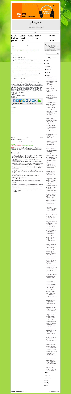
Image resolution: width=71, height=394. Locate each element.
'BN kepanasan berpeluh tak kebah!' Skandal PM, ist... (50, 292)
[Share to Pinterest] (15, 107)
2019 (46, 60)
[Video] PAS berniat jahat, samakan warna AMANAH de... (51, 365)
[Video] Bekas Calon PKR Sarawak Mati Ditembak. (50, 219)
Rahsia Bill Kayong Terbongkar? (51, 199)
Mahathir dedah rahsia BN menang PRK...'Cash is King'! (51, 224)
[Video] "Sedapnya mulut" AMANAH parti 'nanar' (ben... (51, 361)
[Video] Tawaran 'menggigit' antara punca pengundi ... (50, 259)
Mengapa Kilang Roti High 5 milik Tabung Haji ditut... (51, 153)
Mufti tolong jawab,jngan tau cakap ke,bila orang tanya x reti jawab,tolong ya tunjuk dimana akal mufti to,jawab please (25, 50)
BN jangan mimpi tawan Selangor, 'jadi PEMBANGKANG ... (51, 215)
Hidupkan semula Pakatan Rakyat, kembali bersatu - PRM (51, 247)
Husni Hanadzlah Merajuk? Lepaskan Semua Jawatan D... (51, 126)
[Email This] (11, 107)
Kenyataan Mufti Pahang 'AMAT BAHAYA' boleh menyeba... (51, 162)
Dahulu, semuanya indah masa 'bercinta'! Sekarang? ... (51, 128)
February (47, 377)
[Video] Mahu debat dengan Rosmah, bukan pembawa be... (51, 347)
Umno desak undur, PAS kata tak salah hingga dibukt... (51, 79)
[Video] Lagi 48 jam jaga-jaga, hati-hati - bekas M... (51, 319)
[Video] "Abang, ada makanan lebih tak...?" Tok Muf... (51, 169)
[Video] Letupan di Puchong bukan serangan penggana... (51, 119)
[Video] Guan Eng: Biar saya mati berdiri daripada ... (51, 91)
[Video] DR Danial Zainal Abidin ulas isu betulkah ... (51, 77)
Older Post (41, 137)
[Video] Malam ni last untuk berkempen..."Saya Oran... (50, 289)
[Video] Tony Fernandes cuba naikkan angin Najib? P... (51, 254)
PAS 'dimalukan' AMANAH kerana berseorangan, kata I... (51, 249)
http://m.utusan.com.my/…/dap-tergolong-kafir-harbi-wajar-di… (23, 60)
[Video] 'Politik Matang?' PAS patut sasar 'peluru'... (51, 322)
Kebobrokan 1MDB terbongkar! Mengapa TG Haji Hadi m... (51, 205)
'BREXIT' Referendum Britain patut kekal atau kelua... (51, 183)
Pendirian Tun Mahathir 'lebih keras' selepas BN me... (50, 229)
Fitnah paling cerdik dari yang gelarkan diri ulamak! (51, 233)
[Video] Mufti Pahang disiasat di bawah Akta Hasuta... (51, 100)
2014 (46, 382)
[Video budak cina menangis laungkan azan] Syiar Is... (50, 240)
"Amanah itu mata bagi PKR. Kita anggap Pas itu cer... (51, 112)
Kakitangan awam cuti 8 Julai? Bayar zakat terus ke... (51, 167)
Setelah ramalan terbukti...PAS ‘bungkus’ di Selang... (51, 212)
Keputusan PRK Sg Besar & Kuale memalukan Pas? (51, 139)
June (47, 75)
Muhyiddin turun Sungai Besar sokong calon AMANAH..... (51, 324)
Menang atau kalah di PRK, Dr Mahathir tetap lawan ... (51, 261)
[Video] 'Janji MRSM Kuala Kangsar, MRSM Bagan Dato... (51, 363)
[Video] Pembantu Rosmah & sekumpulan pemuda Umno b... (51, 370)
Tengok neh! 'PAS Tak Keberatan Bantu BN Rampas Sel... (51, 116)
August (47, 72)
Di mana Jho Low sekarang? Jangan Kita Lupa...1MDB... (50, 96)
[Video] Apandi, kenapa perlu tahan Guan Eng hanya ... (51, 93)
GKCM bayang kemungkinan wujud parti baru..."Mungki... (51, 142)
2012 (46, 385)
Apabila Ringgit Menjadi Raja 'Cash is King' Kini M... (51, 222)
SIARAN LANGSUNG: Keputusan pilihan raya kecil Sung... (51, 268)
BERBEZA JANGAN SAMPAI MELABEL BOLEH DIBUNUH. (51, 160)
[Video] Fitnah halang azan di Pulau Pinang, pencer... (51, 203)
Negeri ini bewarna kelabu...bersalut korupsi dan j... (51, 208)
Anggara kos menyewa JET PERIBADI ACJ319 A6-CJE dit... (51, 349)
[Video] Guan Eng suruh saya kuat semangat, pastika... (51, 98)
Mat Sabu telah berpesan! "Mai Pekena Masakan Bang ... (51, 130)
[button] (41, 47)
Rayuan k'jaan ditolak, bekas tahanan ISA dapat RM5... (50, 107)
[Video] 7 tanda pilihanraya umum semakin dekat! (51, 146)
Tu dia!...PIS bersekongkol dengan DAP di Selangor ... (51, 137)
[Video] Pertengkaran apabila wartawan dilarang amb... (51, 277)
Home (35, 32)
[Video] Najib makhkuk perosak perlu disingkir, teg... (51, 342)
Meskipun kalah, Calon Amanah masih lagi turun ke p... (51, 176)
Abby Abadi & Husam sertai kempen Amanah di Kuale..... (51, 368)
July (47, 74)
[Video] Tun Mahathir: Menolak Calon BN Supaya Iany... (51, 331)
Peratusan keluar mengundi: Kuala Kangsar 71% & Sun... (51, 270)
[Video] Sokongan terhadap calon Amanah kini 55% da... (51, 305)
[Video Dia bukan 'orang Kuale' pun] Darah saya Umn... (51, 329)
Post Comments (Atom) (20, 139)
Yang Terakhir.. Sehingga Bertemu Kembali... (19, 177)
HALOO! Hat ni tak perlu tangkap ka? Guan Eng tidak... (51, 84)
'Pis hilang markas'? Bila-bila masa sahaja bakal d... (51, 132)
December (48, 66)
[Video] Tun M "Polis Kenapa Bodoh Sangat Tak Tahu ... (50, 317)
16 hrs (14, 56)
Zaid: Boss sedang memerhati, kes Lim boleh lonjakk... (51, 82)
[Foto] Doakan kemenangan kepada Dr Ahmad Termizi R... (51, 285)
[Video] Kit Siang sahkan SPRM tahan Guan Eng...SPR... (51, 109)
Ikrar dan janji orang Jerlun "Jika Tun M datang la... (51, 338)
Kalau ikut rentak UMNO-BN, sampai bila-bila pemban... (51, 210)
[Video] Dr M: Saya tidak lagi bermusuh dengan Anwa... (51, 174)
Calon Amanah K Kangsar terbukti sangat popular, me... (51, 279)
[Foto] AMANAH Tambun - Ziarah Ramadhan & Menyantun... (51, 158)
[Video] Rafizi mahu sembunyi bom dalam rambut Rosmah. (51, 345)
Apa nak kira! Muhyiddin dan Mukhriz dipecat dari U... (50, 172)
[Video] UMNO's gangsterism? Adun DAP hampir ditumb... (51, 272)
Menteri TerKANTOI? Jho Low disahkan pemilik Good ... (51, 195)
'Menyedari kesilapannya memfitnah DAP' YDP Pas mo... (51, 190)
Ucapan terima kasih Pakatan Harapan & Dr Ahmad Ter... (51, 265)
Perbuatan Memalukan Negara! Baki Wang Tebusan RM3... (51, 192)
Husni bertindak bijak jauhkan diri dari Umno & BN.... (51, 114)
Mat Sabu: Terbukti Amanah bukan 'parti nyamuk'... (51, 263)
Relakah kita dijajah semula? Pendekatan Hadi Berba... (50, 235)
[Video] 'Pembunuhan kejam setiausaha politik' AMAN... (51, 217)
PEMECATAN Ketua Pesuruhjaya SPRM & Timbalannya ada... (51, 181)
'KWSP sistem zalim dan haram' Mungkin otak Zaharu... (51, 197)
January (47, 378)
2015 (46, 380)
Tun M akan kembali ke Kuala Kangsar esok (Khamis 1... (51, 358)
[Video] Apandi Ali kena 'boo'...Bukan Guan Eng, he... (51, 89)
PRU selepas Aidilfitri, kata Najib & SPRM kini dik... (51, 188)
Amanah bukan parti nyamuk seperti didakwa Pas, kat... (51, 226)
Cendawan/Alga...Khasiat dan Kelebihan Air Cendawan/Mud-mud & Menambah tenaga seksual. (27, 163)
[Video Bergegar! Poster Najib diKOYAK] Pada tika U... (51, 105)
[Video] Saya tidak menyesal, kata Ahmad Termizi (51, 256)
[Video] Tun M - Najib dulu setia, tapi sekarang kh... (51, 301)
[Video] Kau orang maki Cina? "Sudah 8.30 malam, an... (51, 245)
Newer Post (13, 137)
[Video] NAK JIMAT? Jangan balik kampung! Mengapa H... (51, 121)
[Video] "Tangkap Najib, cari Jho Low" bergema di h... (51, 103)
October (47, 69)
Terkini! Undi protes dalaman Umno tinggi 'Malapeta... (50, 294)
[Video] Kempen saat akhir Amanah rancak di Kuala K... (51, 303)
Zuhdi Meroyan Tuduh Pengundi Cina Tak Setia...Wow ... (51, 238)
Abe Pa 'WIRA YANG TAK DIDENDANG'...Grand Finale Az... (51, 296)
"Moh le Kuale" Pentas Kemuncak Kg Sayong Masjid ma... (51, 312)
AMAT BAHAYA (34, 103)
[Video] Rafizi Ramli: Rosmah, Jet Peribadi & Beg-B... (51, 352)
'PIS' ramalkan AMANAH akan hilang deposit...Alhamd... (51, 231)
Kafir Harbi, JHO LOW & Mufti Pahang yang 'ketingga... (50, 165)
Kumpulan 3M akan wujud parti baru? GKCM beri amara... (51, 149)
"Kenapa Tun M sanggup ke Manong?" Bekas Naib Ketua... (51, 340)
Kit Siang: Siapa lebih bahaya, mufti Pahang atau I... (51, 123)
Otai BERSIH (16, 55)
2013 (46, 383)
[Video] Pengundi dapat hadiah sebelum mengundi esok (51, 310)
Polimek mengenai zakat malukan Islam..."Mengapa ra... (51, 156)
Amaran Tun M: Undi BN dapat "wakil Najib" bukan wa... (51, 326)
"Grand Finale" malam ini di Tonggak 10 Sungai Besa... (50, 315)
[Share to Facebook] (14, 107)
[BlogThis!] (12, 107)
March (47, 375)
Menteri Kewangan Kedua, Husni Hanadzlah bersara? (51, 135)
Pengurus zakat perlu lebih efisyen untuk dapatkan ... (51, 151)
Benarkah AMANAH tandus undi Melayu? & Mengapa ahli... (51, 179)
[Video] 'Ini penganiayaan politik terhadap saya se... (51, 86)
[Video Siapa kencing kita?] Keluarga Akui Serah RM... (50, 333)
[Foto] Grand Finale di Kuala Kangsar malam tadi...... (50, 287)
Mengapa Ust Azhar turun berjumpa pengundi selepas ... (51, 252)
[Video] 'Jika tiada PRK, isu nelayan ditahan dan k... (50, 335)
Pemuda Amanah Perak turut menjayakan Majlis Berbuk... (51, 144)
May (47, 372)
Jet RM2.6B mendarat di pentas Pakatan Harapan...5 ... (51, 354)
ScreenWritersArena (56, 391)
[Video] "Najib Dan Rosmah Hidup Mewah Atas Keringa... (51, 299)
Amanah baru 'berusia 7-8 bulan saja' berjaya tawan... (51, 242)
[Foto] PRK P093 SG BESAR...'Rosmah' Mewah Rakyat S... (50, 282)
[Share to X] (13, 107)
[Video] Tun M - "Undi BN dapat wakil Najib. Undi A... (51, 308)
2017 (46, 63)
